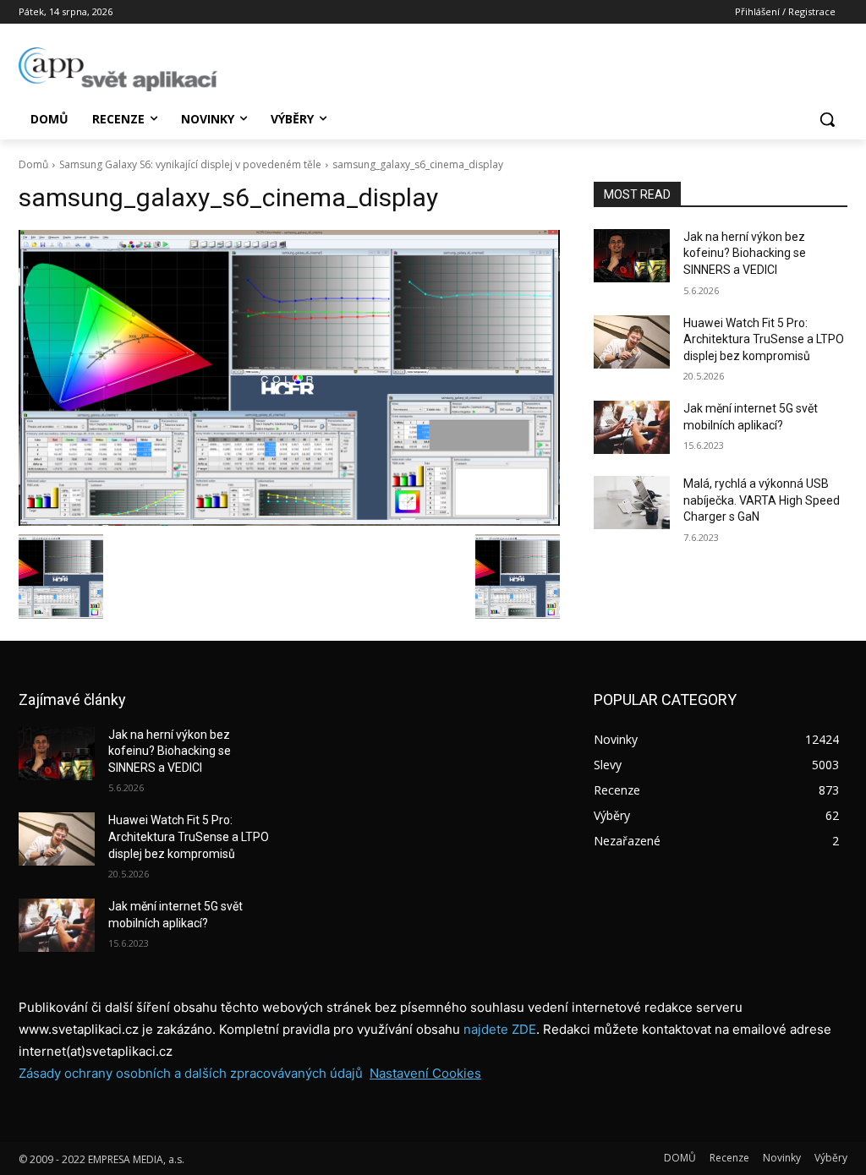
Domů (33, 164)
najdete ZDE (499, 1029)
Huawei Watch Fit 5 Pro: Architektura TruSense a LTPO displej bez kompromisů (763, 339)
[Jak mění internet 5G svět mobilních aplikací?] (632, 427)
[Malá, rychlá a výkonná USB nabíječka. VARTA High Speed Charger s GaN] (632, 502)
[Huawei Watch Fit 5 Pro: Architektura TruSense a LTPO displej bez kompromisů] (632, 342)
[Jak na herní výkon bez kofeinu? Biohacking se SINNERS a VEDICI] (632, 255)
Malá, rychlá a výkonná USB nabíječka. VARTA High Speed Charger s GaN (761, 500)
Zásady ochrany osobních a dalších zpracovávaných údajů (191, 1073)
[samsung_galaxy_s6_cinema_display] (289, 378)
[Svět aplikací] (118, 69)
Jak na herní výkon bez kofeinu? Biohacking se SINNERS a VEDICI (744, 253)
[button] (827, 119)
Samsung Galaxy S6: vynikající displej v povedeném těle (190, 164)
